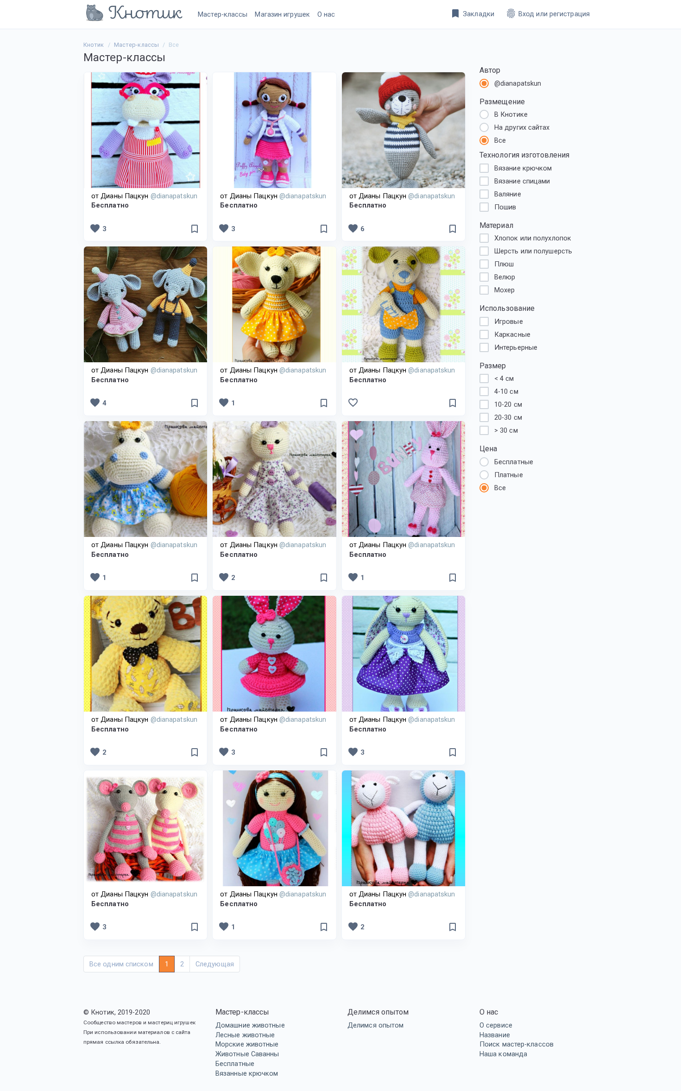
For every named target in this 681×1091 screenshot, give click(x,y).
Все (500, 140)
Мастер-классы (222, 14)
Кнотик (93, 44)
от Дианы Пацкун (144, 196)
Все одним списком (121, 964)
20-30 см (508, 417)
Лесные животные (245, 1035)
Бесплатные (234, 1063)
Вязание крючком (523, 168)
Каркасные (512, 334)
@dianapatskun (517, 83)
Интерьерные (515, 347)
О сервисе (495, 1025)
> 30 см (506, 430)
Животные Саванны (247, 1054)
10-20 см (508, 404)
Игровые (508, 321)
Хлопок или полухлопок (532, 238)
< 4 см (504, 378)
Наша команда (503, 1054)
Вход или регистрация (547, 13)
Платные (508, 475)
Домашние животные (250, 1025)
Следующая (214, 964)
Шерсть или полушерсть (533, 251)
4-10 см (506, 391)
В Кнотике (511, 114)
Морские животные (247, 1044)
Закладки (472, 13)
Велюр (505, 277)
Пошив (505, 207)
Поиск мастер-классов (516, 1044)
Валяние (507, 194)
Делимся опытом (375, 1025)
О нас (326, 14)
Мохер (504, 290)
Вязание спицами (522, 181)
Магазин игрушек (282, 14)
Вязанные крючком (246, 1073)
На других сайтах (522, 127)
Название (494, 1035)
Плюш (504, 264)
